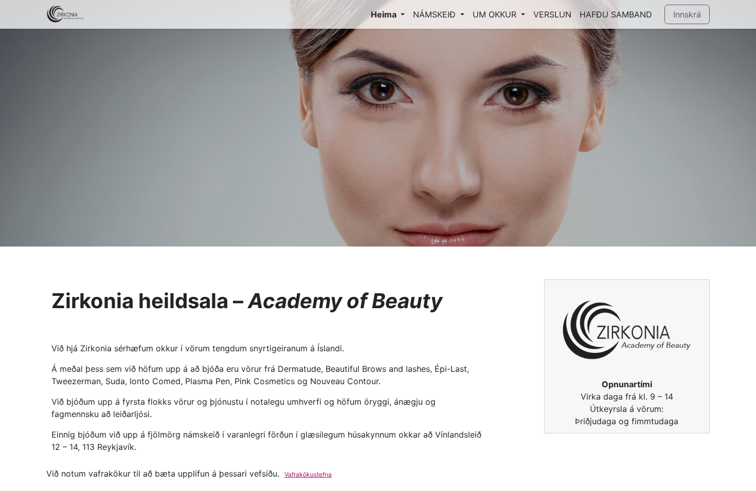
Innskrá (687, 14)
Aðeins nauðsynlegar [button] (615, 475)
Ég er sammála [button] (681, 475)
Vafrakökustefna (308, 474)
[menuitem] (388, 14)
